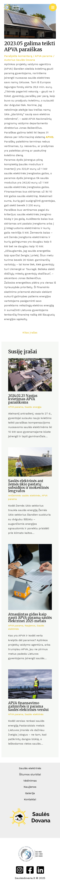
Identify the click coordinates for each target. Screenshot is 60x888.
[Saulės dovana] (11, 7)
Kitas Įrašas (29, 332)
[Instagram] (20, 870)
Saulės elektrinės (34, 714)
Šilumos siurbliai (30, 774)
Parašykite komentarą (18, 56)
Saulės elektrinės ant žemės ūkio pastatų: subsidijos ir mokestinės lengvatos (28, 486)
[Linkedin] (40, 870)
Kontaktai (30, 799)
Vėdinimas (30, 780)
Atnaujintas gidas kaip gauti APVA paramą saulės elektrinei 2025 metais (30, 617)
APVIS (49, 137)
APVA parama (43, 56)
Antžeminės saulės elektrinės (24, 495)
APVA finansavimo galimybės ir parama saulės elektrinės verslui (28, 706)
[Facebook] (30, 870)
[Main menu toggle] (53, 7)
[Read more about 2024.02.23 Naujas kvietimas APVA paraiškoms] (30, 374)
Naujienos (30, 625)
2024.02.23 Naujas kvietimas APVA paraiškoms (22, 399)
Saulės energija (33, 407)
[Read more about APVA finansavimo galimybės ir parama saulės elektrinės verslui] (30, 683)
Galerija (30, 793)
